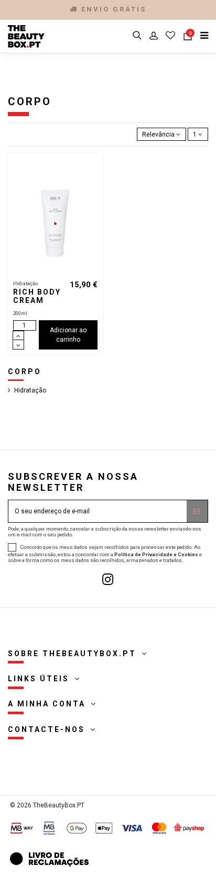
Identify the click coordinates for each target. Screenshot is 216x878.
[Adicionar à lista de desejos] (95, 167)
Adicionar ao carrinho (68, 335)
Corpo (24, 371)
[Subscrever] (197, 511)
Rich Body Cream (37, 296)
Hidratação (30, 390)
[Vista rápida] (95, 184)
